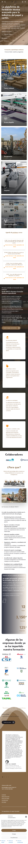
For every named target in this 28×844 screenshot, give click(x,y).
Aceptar (14, 830)
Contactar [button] (4, 794)
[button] (26, 816)
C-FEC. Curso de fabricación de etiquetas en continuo (14, 275)
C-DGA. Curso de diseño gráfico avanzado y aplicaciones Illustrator (14, 264)
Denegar (14, 834)
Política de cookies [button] (5, 798)
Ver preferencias (14, 837)
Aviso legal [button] (4, 802)
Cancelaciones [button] (5, 800)
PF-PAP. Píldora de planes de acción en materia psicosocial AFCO (14, 253)
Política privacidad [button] (5, 796)
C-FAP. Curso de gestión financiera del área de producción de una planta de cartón (14, 242)
